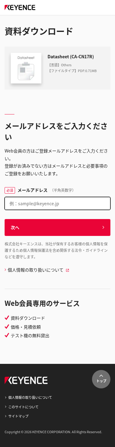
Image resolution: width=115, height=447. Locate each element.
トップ (101, 380)
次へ (15, 227)
